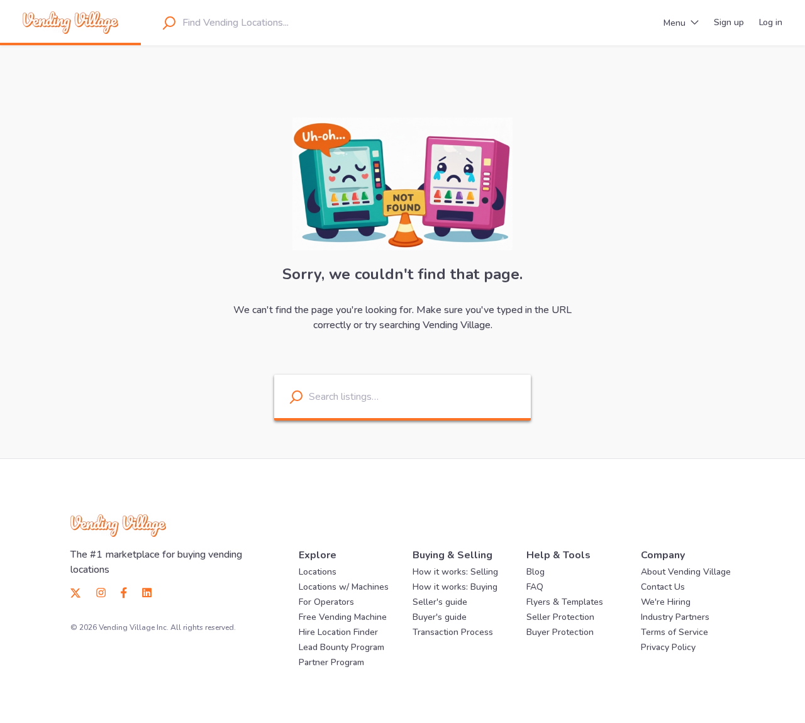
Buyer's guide (440, 617)
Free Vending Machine (343, 617)
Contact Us (663, 587)
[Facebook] (124, 592)
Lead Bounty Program (341, 647)
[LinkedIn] (143, 592)
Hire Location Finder (338, 632)
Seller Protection (560, 617)
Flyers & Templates (564, 602)
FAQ (534, 587)
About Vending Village (686, 572)
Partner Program (331, 662)
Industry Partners (675, 617)
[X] (79, 592)
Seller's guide (440, 602)
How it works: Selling (455, 572)
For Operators (326, 602)
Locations (317, 572)
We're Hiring (666, 602)
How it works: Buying (455, 587)
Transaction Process (453, 632)
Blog (535, 572)
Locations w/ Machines (344, 587)
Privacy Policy (668, 647)
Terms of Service (674, 632)
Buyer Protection (560, 632)
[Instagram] (101, 592)
